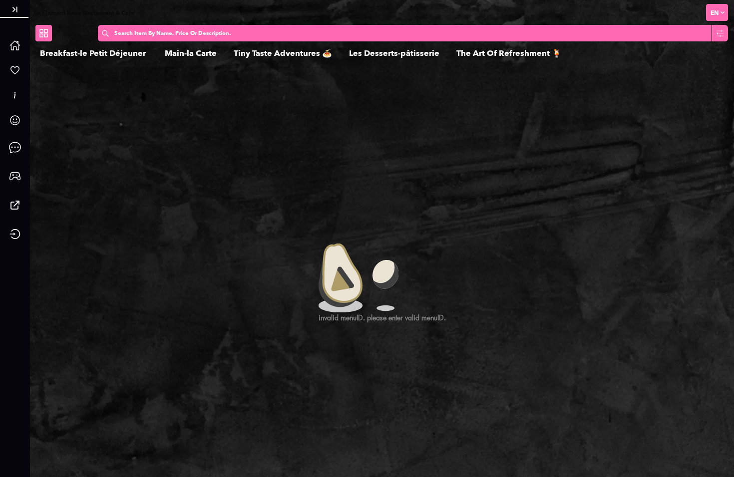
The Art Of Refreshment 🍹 (509, 53)
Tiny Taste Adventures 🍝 (283, 53)
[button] (15, 9)
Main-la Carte (191, 53)
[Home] (15, 45)
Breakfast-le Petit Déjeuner (94, 53)
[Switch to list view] (43, 33)
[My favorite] (15, 70)
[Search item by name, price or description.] (105, 33)
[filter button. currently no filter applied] (720, 33)
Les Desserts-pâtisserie (394, 53)
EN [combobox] (715, 12)
